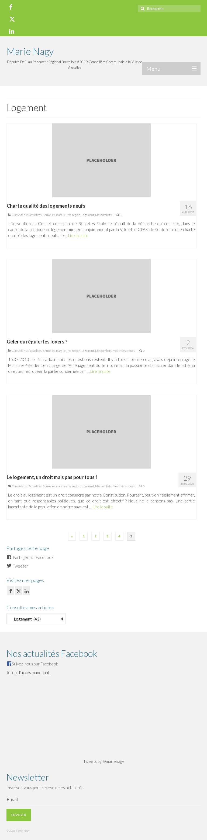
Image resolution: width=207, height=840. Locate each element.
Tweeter (20, 565)
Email (12, 799)
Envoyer (18, 815)
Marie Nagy (30, 51)
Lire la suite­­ (78, 235)
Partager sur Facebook (32, 557)
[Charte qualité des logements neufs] (101, 159)
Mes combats (103, 215)
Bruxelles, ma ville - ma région (61, 215)
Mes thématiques (124, 350)
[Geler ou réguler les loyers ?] (101, 295)
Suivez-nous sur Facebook (35, 663)
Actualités (35, 215)
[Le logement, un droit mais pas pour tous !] (101, 431)
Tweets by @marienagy (103, 761)
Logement (87, 215)
